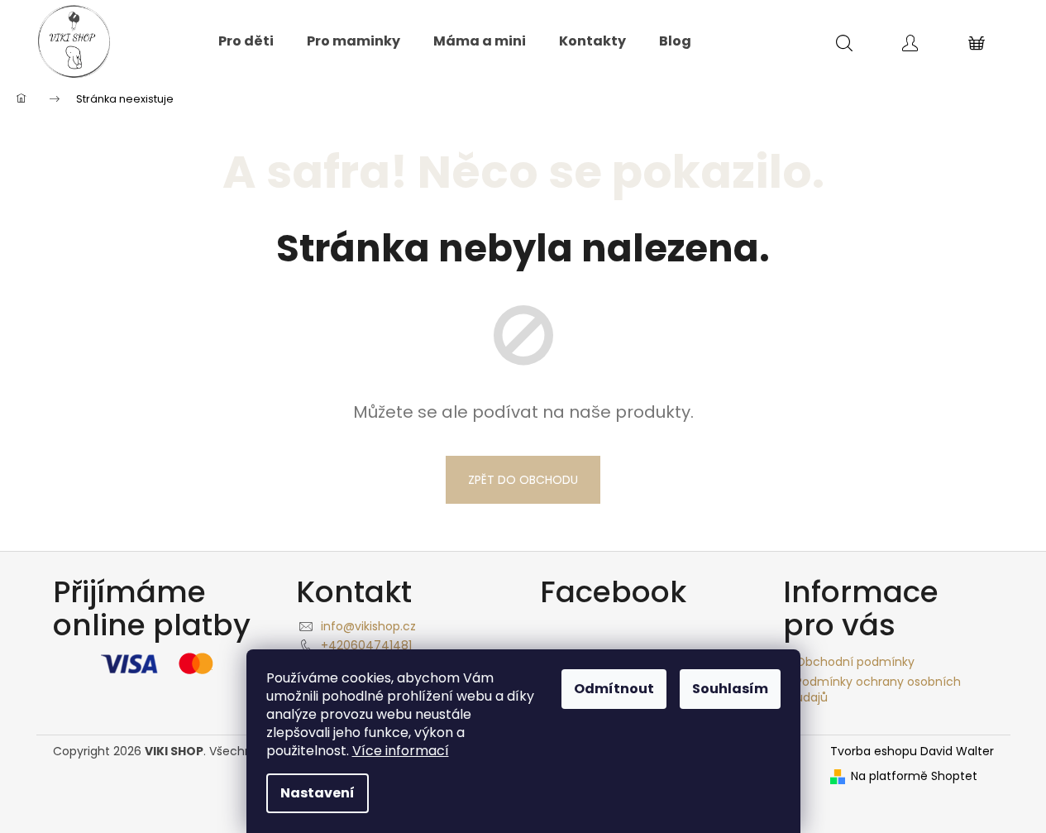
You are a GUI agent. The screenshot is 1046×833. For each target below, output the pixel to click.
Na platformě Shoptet (914, 776)
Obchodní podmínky (855, 661)
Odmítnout (614, 688)
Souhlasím (730, 688)
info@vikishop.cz (368, 626)
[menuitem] (246, 41)
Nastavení (317, 792)
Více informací (400, 750)
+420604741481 (366, 645)
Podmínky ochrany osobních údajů (878, 689)
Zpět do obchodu (523, 480)
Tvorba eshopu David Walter (912, 751)
